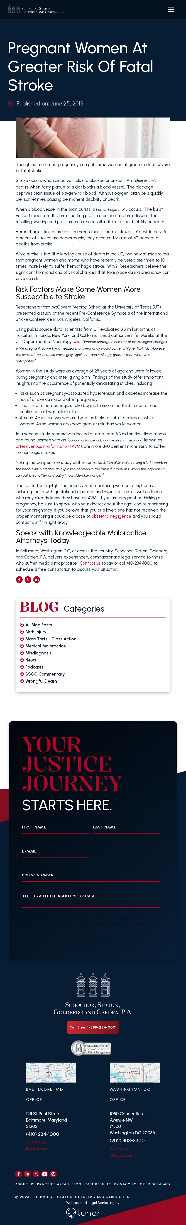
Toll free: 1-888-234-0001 (93, 1027)
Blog (77, 1184)
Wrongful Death (41, 681)
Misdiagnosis (38, 653)
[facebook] (19, 579)
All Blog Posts (38, 624)
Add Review (36, 1142)
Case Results (98, 1184)
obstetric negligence (111, 516)
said (77, 341)
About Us (25, 1184)
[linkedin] (36, 579)
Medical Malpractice (45, 646)
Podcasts (34, 667)
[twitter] (27, 579)
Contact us (90, 563)
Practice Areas (53, 1184)
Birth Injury (35, 632)
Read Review (37, 1148)
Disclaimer (159, 1184)
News (30, 660)
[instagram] (53, 1174)
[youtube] (44, 1174)
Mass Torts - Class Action (50, 639)
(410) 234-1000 (42, 1134)
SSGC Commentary (45, 674)
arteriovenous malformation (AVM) (49, 446)
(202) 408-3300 (127, 1140)
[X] (36, 1174)
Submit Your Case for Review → (93, 943)
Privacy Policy (129, 1184)
